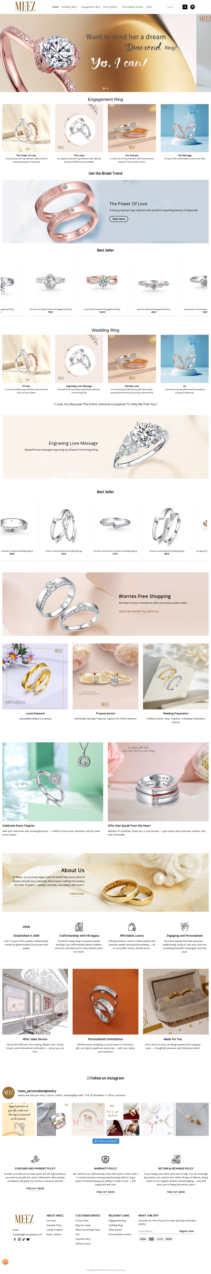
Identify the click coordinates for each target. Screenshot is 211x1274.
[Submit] (185, 7)
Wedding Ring (68, 6)
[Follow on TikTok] (23, 1239)
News (149, 6)
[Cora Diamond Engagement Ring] (186, 282)
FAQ (78, 1234)
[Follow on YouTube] (28, 1239)
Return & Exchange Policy (88, 1229)
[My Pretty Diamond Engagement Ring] (32, 282)
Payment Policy (83, 1238)
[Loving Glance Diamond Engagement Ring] (135, 282)
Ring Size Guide (83, 1225)
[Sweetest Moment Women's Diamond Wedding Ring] (53, 523)
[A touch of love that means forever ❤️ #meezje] (192, 1119)
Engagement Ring (90, 6)
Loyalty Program (54, 1229)
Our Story (51, 1220)
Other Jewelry (110, 6)
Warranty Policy (54, 1225)
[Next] (203, 49)
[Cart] (192, 7)
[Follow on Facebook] (14, 1239)
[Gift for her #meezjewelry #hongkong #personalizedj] (157, 1119)
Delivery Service (83, 1243)
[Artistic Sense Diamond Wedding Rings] (156, 523)
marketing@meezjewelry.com (27, 1234)
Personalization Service (120, 1234)
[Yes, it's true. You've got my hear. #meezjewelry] (122, 1119)
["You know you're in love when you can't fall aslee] (53, 1119)
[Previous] (8, 49)
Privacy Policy (82, 1220)
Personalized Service (132, 6)
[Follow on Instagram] (19, 1239)
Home (55, 6)
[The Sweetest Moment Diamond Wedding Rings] (105, 523)
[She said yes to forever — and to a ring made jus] (18, 1119)
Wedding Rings (116, 1225)
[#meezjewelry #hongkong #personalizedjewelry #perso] (88, 1119)
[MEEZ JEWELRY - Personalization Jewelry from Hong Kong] (25, 7)
